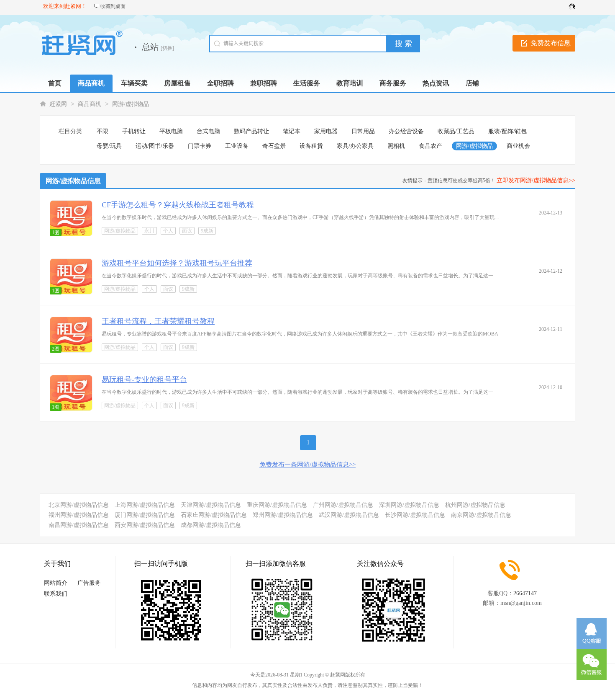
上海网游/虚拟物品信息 (145, 505)
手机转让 (134, 131)
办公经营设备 (406, 131)
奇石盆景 (274, 146)
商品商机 (89, 104)
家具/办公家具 (355, 146)
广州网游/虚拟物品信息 (343, 505)
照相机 (396, 146)
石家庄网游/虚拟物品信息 (214, 515)
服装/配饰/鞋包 (507, 131)
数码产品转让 (251, 131)
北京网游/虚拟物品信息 (79, 505)
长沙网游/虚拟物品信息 (415, 515)
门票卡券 (199, 146)
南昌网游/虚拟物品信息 (79, 525)
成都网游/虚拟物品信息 (211, 525)
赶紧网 (58, 104)
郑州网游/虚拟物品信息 (283, 515)
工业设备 (237, 146)
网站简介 (55, 583)
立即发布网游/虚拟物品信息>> (536, 180)
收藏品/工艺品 (456, 131)
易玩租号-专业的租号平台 (144, 379)
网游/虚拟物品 (130, 104)
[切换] (167, 48)
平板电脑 (171, 131)
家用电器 (326, 131)
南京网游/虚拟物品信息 (481, 515)
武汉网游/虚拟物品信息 (349, 515)
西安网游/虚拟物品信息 (145, 525)
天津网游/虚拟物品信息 (211, 505)
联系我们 (55, 594)
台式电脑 (208, 131)
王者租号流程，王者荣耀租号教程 (158, 321)
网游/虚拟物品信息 (73, 180)
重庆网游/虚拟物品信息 (277, 505)
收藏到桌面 (113, 6)
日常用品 (363, 131)
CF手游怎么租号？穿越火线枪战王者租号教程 (178, 205)
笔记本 (291, 131)
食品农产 (430, 146)
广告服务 (89, 583)
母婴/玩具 (109, 146)
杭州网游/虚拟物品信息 (475, 505)
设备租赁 (311, 146)
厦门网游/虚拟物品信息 (145, 515)
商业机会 (518, 146)
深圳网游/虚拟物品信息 (409, 505)
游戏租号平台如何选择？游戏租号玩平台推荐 (177, 263)
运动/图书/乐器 (155, 146)
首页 (55, 83)
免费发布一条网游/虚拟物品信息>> (307, 464)
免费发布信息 (550, 42)
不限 (102, 131)
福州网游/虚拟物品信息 (79, 515)
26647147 (525, 593)
